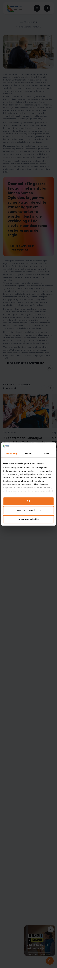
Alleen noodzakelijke (28, 519)
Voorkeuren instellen (27, 510)
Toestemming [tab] (10, 453)
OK (28, 501)
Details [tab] (28, 453)
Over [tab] (46, 453)
